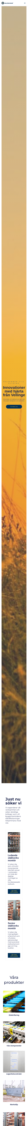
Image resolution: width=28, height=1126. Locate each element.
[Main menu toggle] (24, 3)
